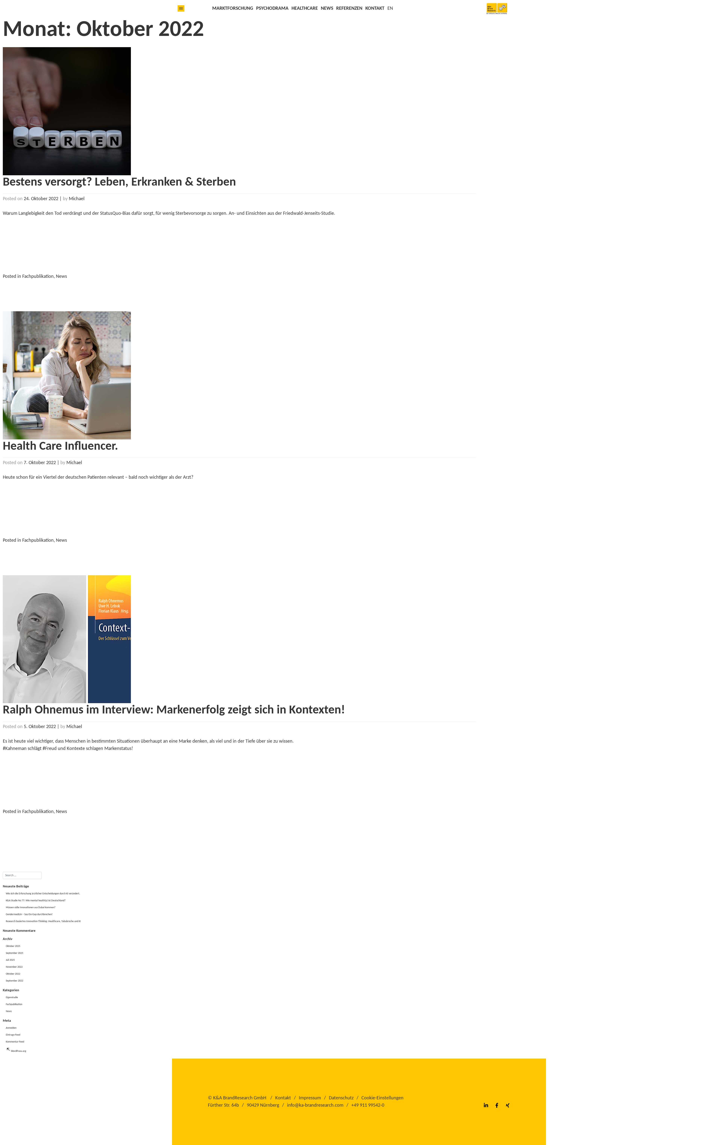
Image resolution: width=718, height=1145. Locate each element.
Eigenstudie (12, 997)
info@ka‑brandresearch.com (315, 1105)
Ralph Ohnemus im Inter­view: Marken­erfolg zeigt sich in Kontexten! (174, 710)
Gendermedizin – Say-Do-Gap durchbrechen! (29, 914)
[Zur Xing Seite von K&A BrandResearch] (507, 1105)
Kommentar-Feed (15, 1041)
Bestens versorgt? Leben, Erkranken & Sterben (119, 182)
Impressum (310, 1098)
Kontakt (374, 8)
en (390, 8)
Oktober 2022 (13, 974)
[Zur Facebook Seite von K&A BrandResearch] (496, 1105)
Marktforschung (232, 8)
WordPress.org (18, 1051)
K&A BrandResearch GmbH (239, 1098)
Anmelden (11, 1028)
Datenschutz (341, 1098)
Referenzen (349, 8)
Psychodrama (272, 8)
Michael (77, 198)
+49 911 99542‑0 (367, 1105)
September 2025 (14, 953)
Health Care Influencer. (60, 447)
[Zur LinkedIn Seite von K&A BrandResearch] (486, 1105)
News (327, 8)
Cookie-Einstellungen (382, 1098)
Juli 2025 (10, 960)
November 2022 (14, 967)
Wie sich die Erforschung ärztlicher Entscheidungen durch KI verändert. (43, 893)
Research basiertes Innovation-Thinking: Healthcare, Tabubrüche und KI (43, 921)
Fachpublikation (38, 276)
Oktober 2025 (13, 946)
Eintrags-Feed (13, 1035)
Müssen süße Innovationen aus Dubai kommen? (30, 907)
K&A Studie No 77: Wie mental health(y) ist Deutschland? (35, 900)
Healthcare (305, 8)
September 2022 (14, 980)
